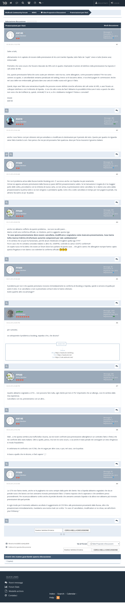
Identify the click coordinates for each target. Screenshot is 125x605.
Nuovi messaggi (15, 583)
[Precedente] (61, 534)
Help (51, 597)
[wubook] (4, 2)
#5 (117, 279)
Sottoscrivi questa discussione (19, 547)
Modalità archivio (16, 591)
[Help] (35, 3)
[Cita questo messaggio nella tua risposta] (117, 111)
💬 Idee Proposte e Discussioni (53, 12)
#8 (117, 430)
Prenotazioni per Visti (79, 12)
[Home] (11, 3)
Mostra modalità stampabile (19, 543)
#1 (117, 44)
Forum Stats (13, 587)
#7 (117, 386)
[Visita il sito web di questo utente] (6, 154)
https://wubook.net (64, 355)
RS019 (19, 119)
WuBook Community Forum (16, 12)
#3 (117, 174)
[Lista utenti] (29, 3)
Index (52, 593)
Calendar (71, 593)
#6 (117, 323)
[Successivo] (64, 534)
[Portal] (17, 3)
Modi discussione (111, 25)
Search (60, 593)
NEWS (34, 12)
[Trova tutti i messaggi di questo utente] (7, 111)
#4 (117, 222)
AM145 (19, 33)
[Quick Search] (23, 3)
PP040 (19, 210)
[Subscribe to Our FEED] (58, 597)
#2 (117, 130)
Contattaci (12, 595)
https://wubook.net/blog (64, 353)
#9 (117, 484)
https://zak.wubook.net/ (64, 357)
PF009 (19, 162)
